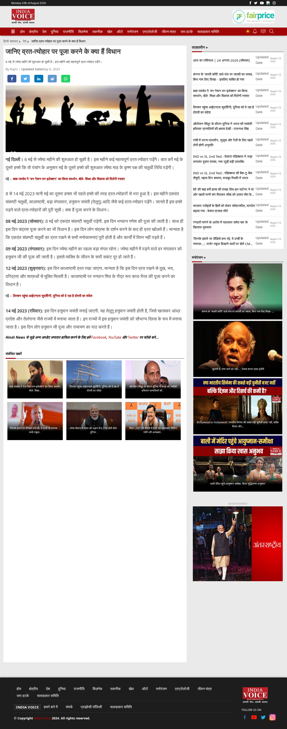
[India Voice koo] (268, 3)
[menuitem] (22, 32)
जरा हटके (185, 31)
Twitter (133, 337)
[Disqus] (95, 500)
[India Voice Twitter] (255, 3)
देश (44, 31)
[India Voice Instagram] (274, 3)
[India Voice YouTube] (254, 719)
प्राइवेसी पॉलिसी (91, 706)
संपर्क (69, 706)
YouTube (115, 337)
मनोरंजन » (199, 257)
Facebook (98, 337)
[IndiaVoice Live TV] (263, 32)
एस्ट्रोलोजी (149, 31)
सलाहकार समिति (206, 31)
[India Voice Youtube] (262, 3)
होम (22, 31)
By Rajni (12, 69)
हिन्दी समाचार (10, 41)
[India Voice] (23, 23)
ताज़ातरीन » (200, 47)
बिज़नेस (82, 31)
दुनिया (54, 31)
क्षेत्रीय (33, 31)
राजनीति (67, 31)
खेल (109, 31)
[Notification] (255, 32)
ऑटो (119, 31)
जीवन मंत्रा (168, 31)
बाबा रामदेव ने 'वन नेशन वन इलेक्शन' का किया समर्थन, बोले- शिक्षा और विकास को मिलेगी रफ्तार (69, 179)
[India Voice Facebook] (250, 3)
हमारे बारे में (51, 706)
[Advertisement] (238, 622)
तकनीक (96, 31)
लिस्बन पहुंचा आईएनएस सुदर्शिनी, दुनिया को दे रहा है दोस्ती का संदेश (52, 296)
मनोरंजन (132, 31)
